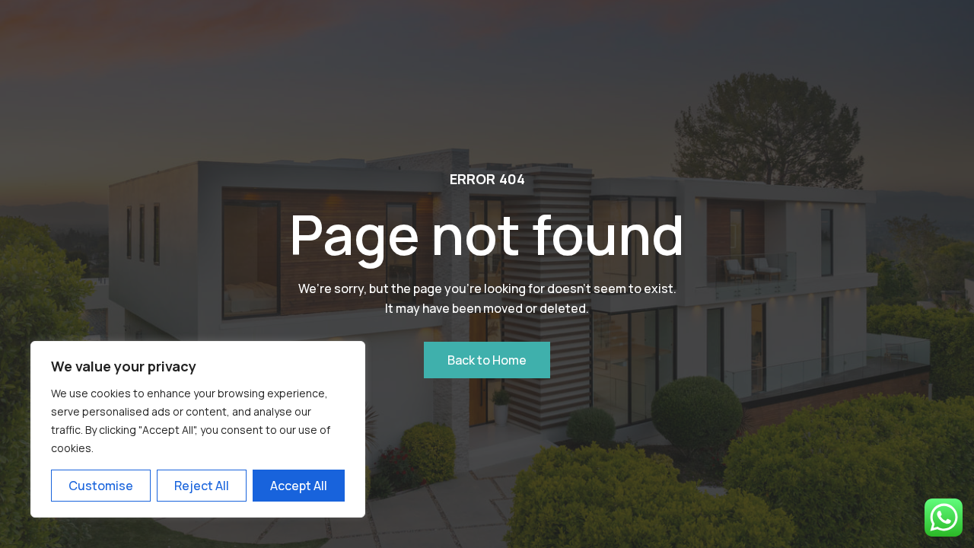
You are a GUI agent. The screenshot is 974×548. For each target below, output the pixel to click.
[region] (197, 429)
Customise (100, 485)
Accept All (298, 485)
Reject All (201, 485)
